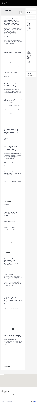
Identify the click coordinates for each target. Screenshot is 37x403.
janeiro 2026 (28, 29)
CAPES (14, 392)
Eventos (19, 1)
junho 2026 (28, 24)
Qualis (14, 394)
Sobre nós (11, 1)
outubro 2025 (28, 32)
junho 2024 (28, 49)
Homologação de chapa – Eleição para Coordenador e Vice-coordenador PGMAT (12, 131)
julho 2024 (28, 48)
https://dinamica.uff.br (29, 12)
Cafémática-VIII (5, 252)
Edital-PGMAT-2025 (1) (6, 201)
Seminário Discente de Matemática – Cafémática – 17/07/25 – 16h (11, 214)
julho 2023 (28, 60)
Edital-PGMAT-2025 (6, 366)
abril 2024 (28, 51)
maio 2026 (28, 25)
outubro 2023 (29, 57)
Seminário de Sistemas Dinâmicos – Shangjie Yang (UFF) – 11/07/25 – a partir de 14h (13, 299)
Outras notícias (8, 133)
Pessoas (28, 1)
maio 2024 (28, 50)
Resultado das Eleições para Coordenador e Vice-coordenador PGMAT (12, 85)
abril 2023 (28, 63)
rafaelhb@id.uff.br (14, 229)
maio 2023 (28, 62)
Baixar (9, 201)
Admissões (15, 1)
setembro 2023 (29, 58)
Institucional (23, 1)
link (17, 119)
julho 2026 (28, 23)
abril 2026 (28, 26)
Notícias (5, 133)
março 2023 (28, 64)
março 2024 (28, 52)
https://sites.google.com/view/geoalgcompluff (10, 32)
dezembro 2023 (29, 55)
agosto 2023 (28, 59)
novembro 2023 (29, 56)
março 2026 (28, 27)
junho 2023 (28, 61)
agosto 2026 (28, 22)
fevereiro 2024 (29, 53)
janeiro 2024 (28, 54)
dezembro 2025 (29, 30)
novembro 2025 (29, 31)
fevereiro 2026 (29, 28)
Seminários (7, 216)
